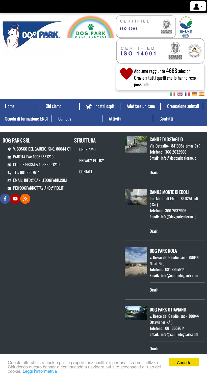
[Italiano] (172, 93)
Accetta (184, 362)
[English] (180, 93)
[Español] (201, 93)
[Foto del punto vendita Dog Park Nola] (136, 261)
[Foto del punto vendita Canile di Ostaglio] (136, 144)
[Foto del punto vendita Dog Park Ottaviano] (136, 312)
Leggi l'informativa (40, 371)
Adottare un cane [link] (141, 106)
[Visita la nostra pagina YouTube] (15, 199)
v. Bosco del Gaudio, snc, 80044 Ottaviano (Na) (52, 149)
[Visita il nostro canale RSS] (25, 199)
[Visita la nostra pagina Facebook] (5, 199)
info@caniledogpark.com (45, 180)
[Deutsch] (194, 93)
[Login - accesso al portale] (198, 6)
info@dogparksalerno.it (178, 158)
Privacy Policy (91, 160)
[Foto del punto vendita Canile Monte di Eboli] (136, 196)
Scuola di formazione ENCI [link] (26, 118)
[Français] (187, 93)
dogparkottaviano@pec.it (42, 188)
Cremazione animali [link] (183, 106)
